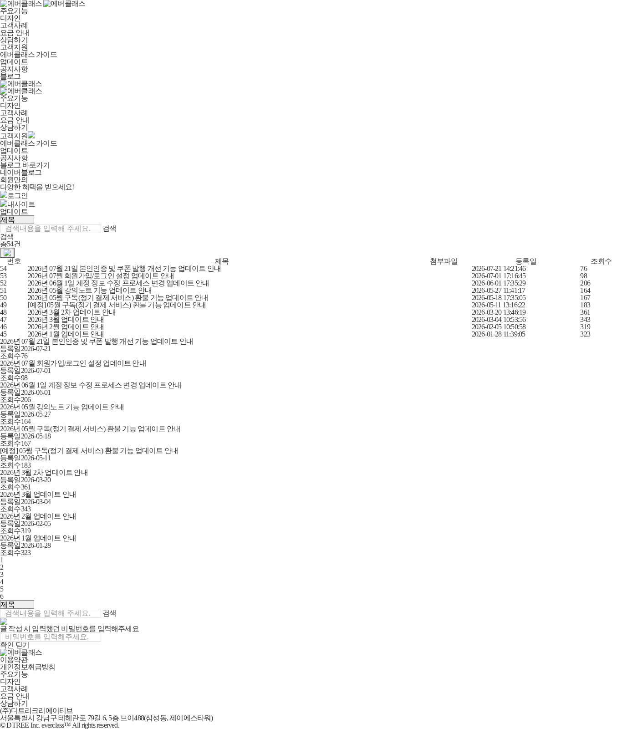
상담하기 (14, 40)
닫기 (22, 645)
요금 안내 (14, 32)
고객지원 (14, 47)
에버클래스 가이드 (28, 54)
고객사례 (14, 25)
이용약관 (14, 659)
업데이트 (14, 62)
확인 (7, 645)
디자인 (10, 18)
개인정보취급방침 (28, 667)
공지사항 (14, 69)
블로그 (10, 76)
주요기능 (14, 11)
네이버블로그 (20, 172)
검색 (109, 228)
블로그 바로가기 (25, 165)
